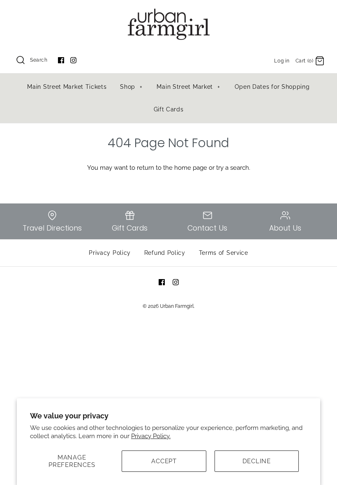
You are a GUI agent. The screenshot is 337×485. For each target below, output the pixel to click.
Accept (164, 461)
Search (39, 60)
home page (190, 167)
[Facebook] (61, 60)
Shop (131, 86)
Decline (256, 461)
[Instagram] (73, 60)
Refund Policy (164, 252)
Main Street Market (188, 86)
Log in (282, 61)
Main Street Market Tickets (66, 86)
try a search (232, 167)
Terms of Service (223, 252)
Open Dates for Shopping (272, 86)
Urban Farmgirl (177, 306)
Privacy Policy (110, 252)
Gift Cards (169, 109)
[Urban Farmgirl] (168, 13)
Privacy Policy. (151, 436)
